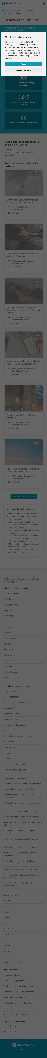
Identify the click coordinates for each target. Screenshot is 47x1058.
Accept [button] (23, 64)
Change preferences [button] (23, 70)
